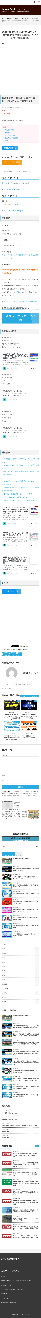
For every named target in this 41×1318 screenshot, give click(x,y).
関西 (3, 966)
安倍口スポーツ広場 (25, 255)
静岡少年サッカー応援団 (20, 318)
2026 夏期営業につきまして (9, 1113)
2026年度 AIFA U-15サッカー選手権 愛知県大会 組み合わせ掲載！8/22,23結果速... (12, 737)
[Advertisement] (20, 70)
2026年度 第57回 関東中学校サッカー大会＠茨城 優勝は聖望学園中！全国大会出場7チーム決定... (26, 1026)
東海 (3, 962)
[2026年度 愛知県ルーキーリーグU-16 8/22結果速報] (29, 730)
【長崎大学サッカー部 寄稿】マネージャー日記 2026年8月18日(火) (25, 1219)
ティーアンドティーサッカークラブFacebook (21, 302)
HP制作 (4, 997)
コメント (15, 649)
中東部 (21, 471)
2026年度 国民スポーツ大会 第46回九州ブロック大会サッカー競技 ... (26, 910)
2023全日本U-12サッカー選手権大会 (12, 655)
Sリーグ (4, 183)
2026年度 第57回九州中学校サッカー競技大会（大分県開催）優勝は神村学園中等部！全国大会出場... (26, 1062)
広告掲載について (6, 1285)
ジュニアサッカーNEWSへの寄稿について (12, 1289)
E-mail (3, 775)
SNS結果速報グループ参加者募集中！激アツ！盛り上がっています (25, 877)
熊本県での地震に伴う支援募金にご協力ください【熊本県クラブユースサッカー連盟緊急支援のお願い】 (26, 1183)
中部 (26, 471)
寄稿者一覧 (4, 1294)
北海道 (4, 944)
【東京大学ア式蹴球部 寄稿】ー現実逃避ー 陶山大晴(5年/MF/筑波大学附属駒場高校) (25, 1210)
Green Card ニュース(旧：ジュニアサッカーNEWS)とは (16, 1280)
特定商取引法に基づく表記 (8, 1302)
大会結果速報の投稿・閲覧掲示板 (22, 858)
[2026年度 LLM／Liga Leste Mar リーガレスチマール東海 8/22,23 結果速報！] (29, 708)
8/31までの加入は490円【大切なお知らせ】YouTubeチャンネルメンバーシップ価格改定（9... (25, 1174)
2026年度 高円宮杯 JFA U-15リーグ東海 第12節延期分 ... (26, 926)
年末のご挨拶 (5, 1137)
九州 (3, 979)
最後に (7, 140)
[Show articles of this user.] (11, 673)
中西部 (32, 471)
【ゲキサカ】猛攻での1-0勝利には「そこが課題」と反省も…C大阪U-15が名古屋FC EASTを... (26, 1236)
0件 (4, 44)
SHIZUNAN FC (7, 204)
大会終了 (6, 652)
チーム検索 (5, 988)
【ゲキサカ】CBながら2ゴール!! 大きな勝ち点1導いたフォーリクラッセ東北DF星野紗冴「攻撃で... (26, 1228)
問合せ (4, 1001)
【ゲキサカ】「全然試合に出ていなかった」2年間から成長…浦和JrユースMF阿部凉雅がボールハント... (26, 1193)
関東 (3, 957)
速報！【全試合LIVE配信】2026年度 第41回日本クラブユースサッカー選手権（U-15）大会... (26, 1079)
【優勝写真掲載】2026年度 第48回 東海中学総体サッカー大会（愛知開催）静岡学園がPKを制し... (26, 1044)
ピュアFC (15, 292)
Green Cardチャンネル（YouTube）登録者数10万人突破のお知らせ (20, 1125)
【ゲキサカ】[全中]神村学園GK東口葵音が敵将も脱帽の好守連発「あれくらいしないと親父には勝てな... (26, 1164)
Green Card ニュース (13, 9)
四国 (3, 975)
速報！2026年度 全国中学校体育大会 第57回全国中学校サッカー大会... (26, 869)
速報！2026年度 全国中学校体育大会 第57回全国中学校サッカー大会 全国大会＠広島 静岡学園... (26, 1034)
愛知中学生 (16, 722)
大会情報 (13, 652)
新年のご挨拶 (5, 1131)
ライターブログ (5, 1298)
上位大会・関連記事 (11, 138)
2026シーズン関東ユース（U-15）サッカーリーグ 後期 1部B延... (26, 918)
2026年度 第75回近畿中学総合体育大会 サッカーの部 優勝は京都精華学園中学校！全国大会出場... (26, 1053)
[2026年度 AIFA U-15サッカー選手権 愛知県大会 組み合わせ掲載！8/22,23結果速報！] (12, 730)
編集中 (20, 652)
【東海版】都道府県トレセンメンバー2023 (17, 494)
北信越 (4, 953)
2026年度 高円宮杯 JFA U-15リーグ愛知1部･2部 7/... (26, 894)
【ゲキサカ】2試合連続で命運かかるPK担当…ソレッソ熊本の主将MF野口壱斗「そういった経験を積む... (26, 1202)
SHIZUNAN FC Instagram (14, 211)
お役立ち (4, 993)
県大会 (4, 107)
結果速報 (4, 984)
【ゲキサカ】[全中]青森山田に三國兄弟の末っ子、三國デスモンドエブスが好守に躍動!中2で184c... (25, 1155)
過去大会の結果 (10, 135)
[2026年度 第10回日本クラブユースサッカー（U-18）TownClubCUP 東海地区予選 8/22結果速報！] (12, 708)
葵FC (3, 110)
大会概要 (8, 132)
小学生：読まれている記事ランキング (16, 497)
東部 (16, 471)
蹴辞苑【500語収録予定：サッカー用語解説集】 (19, 500)
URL (3, 780)
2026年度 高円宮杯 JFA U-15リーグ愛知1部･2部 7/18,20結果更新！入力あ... (26, 1087)
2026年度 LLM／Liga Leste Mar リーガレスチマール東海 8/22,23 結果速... (29, 716)
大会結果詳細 (9, 130)
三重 (18, 700)
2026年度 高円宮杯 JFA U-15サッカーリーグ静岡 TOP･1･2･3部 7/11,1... (25, 1095)
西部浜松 (9, 475)
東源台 (17, 204)
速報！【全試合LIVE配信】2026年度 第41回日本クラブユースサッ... (26, 885)
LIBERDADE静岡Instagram (15, 189)
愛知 (36, 722)
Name (3, 770)
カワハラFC (6, 114)
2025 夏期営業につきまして (9, 1119)
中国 (3, 971)
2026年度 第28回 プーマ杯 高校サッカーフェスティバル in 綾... (25, 902)
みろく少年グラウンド (9, 255)
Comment (4, 755)
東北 (3, 949)
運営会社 (3, 1276)
